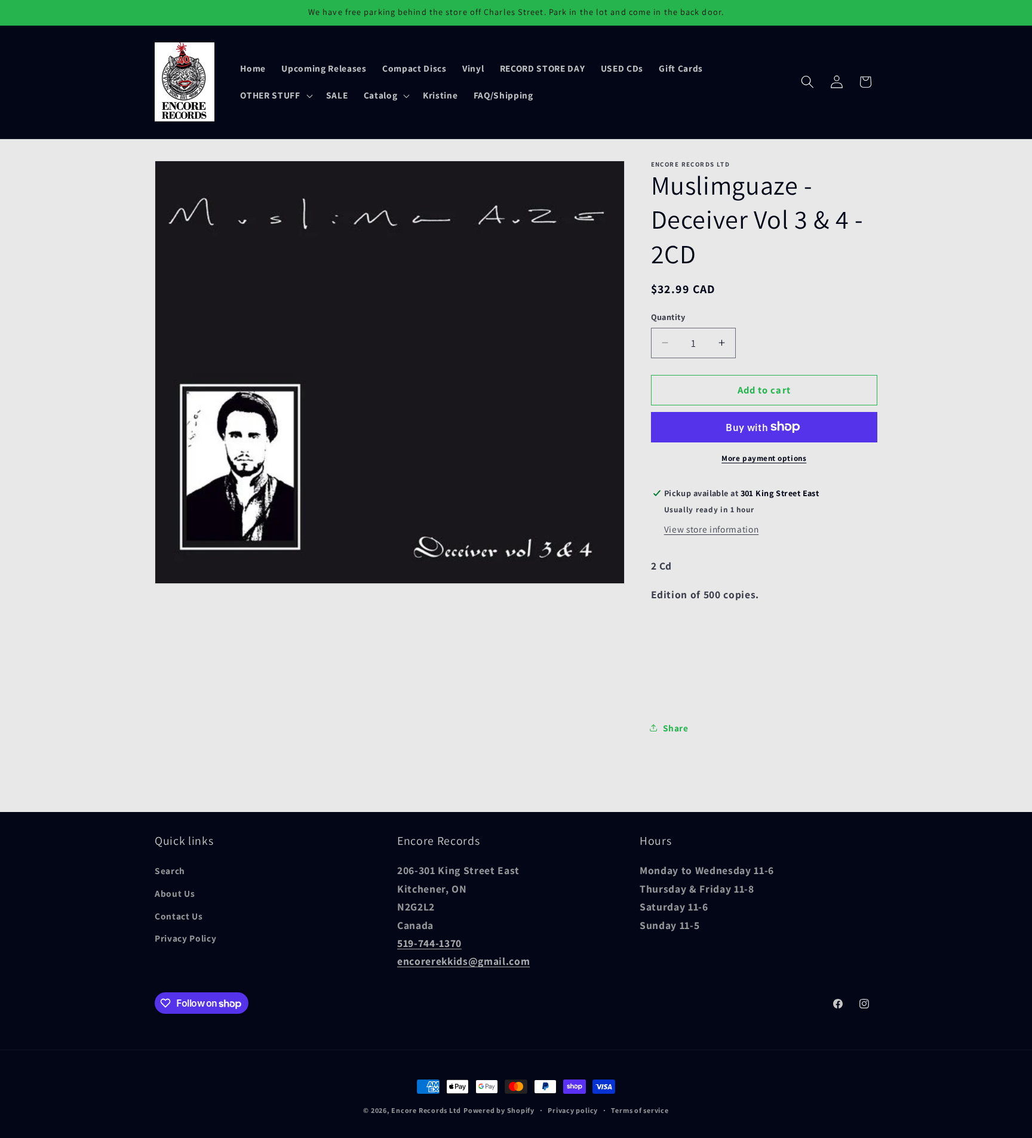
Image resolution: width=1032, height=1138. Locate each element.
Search (170, 870)
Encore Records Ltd (426, 1110)
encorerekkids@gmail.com (463, 961)
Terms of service (639, 1110)
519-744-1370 (429, 943)
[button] (275, 95)
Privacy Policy (185, 938)
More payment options (763, 458)
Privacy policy (573, 1110)
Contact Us (179, 916)
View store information (711, 529)
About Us (175, 893)
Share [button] (676, 728)
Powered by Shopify (499, 1110)
